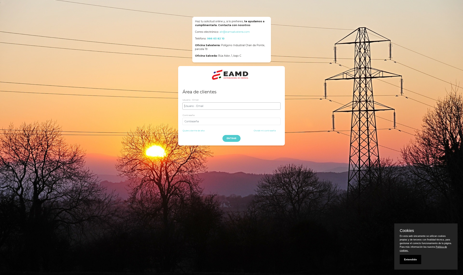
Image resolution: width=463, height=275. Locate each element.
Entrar (231, 138)
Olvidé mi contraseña (265, 130)
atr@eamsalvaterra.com (235, 31)
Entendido (410, 259)
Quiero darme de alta (193, 130)
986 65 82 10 (215, 38)
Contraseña (188, 115)
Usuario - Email (190, 99)
